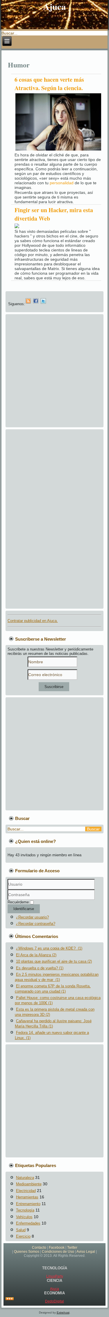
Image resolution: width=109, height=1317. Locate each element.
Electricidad (26, 1191)
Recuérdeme (18, 902)
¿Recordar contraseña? (35, 923)
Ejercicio (23, 1236)
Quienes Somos (26, 1252)
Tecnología (25, 1210)
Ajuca (54, 1289)
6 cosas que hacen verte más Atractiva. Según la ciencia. (49, 83)
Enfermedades (28, 1223)
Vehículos (24, 1217)
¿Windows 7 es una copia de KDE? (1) (49, 948)
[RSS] (9, 1299)
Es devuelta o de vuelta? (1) (39, 968)
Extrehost (63, 1312)
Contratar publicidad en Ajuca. (33, 621)
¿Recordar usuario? (32, 917)
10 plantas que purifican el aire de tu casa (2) (54, 961)
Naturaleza (25, 1177)
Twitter (72, 1247)
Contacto (39, 1247)
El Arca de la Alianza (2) (36, 955)
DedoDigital (54, 1301)
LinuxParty (54, 1276)
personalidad (62, 183)
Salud (21, 1230)
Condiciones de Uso (58, 1252)
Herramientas (27, 1197)
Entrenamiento (28, 1204)
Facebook (57, 1247)
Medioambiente (29, 1184)
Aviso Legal (85, 1252)
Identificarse (23, 909)
